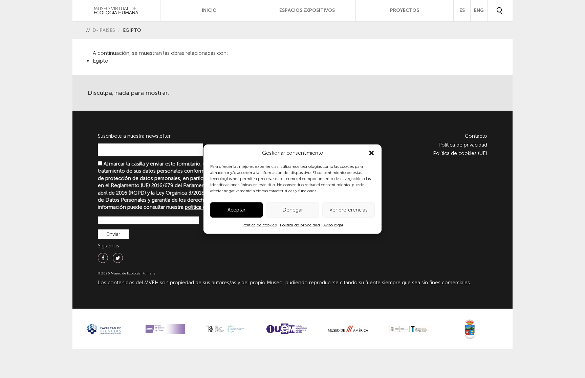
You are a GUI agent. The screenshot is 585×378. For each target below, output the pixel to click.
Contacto (476, 136)
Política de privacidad (300, 225)
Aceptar (236, 210)
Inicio (209, 10)
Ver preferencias (348, 210)
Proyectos (404, 10)
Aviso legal (333, 225)
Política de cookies (259, 225)
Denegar (292, 210)
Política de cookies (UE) (460, 153)
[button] (371, 153)
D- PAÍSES (103, 30)
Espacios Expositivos (307, 10)
